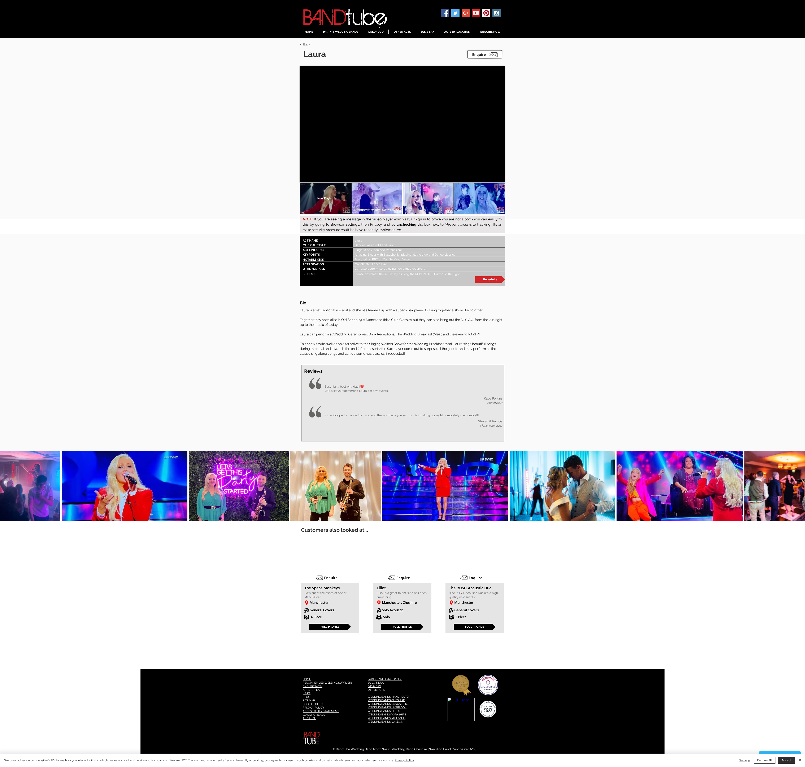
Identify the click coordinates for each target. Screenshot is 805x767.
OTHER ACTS (376, 689)
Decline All (764, 760)
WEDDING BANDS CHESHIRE (386, 700)
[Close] (799, 760)
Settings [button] (744, 760)
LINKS (306, 693)
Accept (786, 760)
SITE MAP (309, 700)
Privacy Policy (404, 760)
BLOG (306, 696)
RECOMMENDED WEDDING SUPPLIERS (328, 682)
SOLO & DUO (376, 682)
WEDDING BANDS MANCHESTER (389, 696)
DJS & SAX (374, 686)
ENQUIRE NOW (312, 686)
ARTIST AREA (311, 689)
